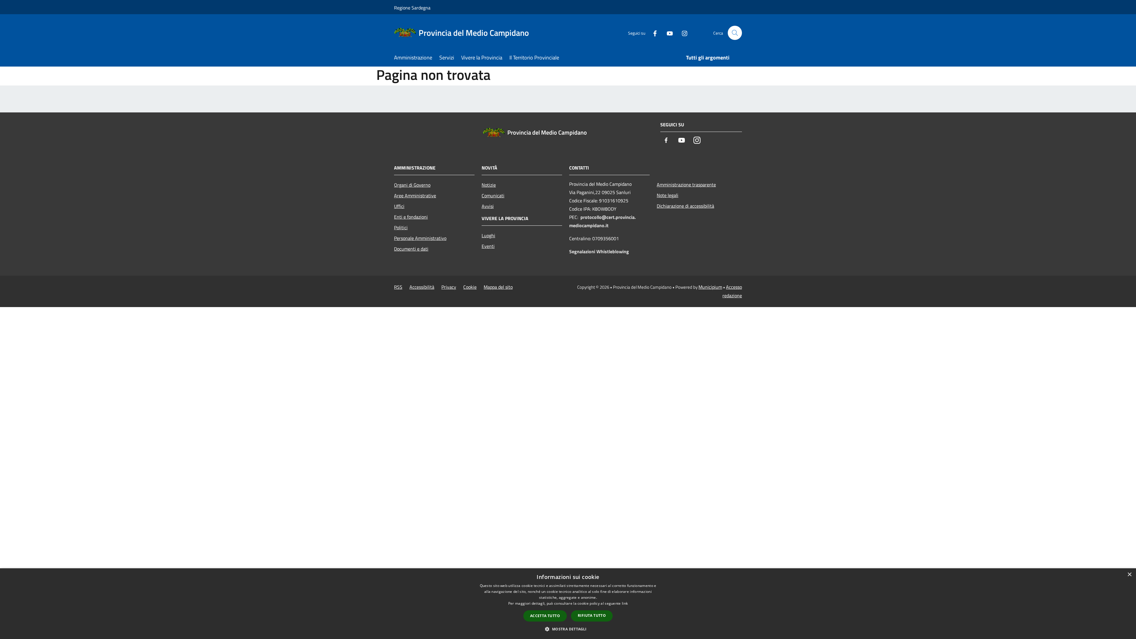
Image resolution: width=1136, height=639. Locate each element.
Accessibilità (421, 287)
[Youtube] (667, 33)
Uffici (399, 206)
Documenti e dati (411, 248)
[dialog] (568, 603)
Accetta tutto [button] (545, 615)
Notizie (489, 184)
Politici (401, 227)
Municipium (710, 287)
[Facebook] (653, 33)
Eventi (488, 246)
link (625, 603)
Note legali (667, 195)
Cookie (470, 287)
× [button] (1129, 574)
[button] (567, 629)
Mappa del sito (498, 287)
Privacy (448, 287)
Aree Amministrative (415, 195)
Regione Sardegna (412, 7)
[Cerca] (735, 33)
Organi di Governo (412, 184)
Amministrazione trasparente (686, 184)
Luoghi (488, 235)
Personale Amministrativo (420, 238)
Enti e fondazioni (411, 216)
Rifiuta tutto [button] (592, 615)
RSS (398, 287)
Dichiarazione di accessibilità (685, 205)
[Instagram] (682, 33)
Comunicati (493, 195)
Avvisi (488, 206)
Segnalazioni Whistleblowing (599, 251)
